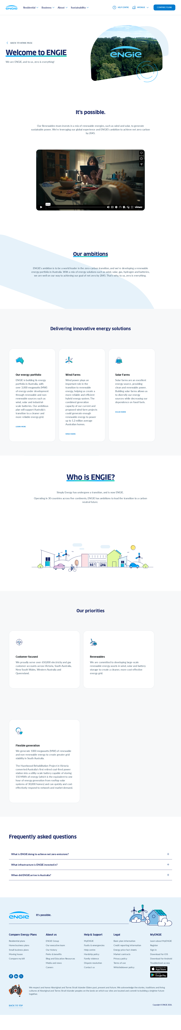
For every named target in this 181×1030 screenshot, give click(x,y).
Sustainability (78, 7)
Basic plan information (124, 940)
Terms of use (120, 962)
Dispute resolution (93, 962)
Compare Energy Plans (23, 934)
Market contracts (122, 954)
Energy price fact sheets (125, 949)
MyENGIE (89, 940)
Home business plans (19, 945)
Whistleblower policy (124, 967)
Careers (49, 967)
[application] (90, 180)
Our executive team (55, 945)
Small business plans (19, 949)
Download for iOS (159, 954)
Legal (117, 934)
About (61, 7)
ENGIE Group (52, 940)
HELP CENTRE (123, 7)
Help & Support (93, 934)
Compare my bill (17, 958)
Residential (29, 7)
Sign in (153, 949)
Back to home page (21, 42)
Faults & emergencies (94, 945)
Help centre (89, 949)
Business (46, 7)
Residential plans (17, 940)
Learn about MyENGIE (161, 940)
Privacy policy (120, 958)
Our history (51, 949)
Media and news (54, 962)
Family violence (91, 958)
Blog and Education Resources (60, 958)
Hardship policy (91, 954)
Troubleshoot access (160, 962)
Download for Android (161, 958)
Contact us (89, 967)
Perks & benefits (54, 954)
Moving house (16, 954)
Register (154, 945)
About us (51, 934)
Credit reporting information (127, 945)
